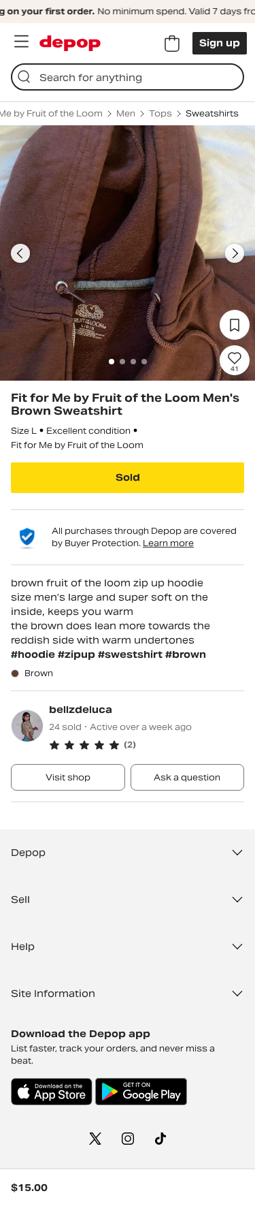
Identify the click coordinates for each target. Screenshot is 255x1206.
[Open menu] (21, 41)
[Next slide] (234, 253)
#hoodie (34, 654)
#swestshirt (131, 654)
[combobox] (127, 77)
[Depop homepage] (70, 43)
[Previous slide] (20, 253)
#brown (185, 654)
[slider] (127, 253)
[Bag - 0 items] (172, 43)
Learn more (168, 543)
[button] (146, 745)
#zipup (78, 654)
